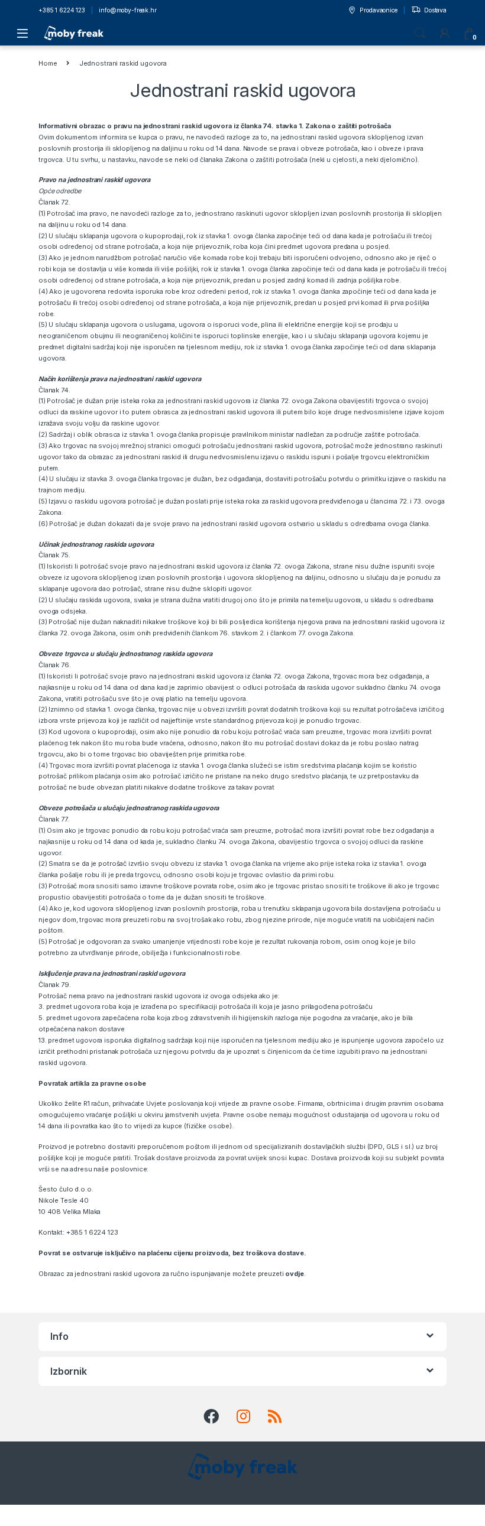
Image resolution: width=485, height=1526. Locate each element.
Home (47, 63)
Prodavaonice (378, 10)
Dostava (435, 10)
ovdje (294, 1273)
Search (419, 33)
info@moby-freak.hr (127, 10)
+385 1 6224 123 (61, 10)
